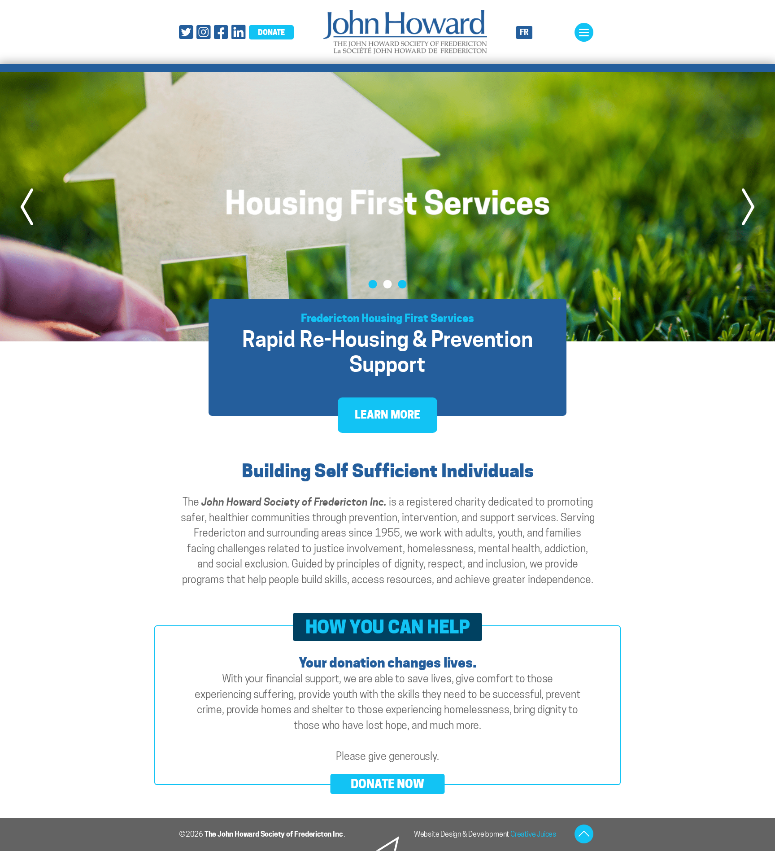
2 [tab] (387, 284)
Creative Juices (533, 834)
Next (748, 206)
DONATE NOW (387, 784)
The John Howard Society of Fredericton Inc (274, 834)
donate (271, 32)
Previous (27, 206)
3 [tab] (402, 284)
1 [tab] (373, 284)
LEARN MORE (387, 414)
